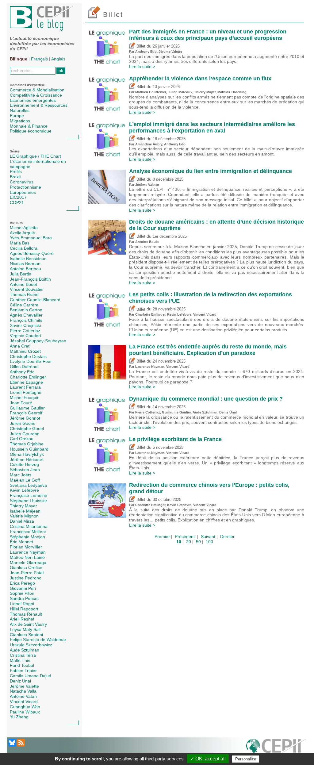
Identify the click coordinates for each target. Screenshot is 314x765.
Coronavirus (21, 181)
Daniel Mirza (22, 521)
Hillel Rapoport (24, 608)
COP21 (17, 202)
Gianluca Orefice (26, 567)
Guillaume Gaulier (27, 408)
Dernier (227, 536)
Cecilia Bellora (23, 248)
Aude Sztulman (24, 650)
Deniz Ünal (20, 681)
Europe (17, 115)
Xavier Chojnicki (25, 325)
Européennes (23, 192)
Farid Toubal (22, 665)
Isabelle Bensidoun (28, 258)
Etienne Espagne (26, 382)
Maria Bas (19, 242)
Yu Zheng (19, 716)
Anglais (58, 58)
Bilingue (18, 58)
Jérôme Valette (24, 686)
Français (39, 58)
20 (188, 541)
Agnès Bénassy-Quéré (32, 253)
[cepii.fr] (276, 749)
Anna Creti (20, 346)
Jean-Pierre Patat (27, 572)
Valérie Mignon (24, 515)
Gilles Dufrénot (24, 366)
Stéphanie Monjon (27, 536)
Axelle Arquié (22, 232)
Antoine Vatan (23, 696)
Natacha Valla (23, 691)
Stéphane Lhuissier (28, 500)
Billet (140, 46)
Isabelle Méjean (25, 511)
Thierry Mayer (23, 505)
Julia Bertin (20, 273)
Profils (16, 171)
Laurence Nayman (28, 552)
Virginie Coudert (25, 335)
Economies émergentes (33, 100)
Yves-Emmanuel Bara (31, 237)
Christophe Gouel (27, 428)
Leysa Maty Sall (25, 629)
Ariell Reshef (22, 619)
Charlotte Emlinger (28, 377)
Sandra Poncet (24, 598)
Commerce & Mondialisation (37, 89)
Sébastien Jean (25, 469)
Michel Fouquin (25, 397)
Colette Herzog (24, 464)
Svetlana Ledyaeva (28, 485)
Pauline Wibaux (25, 711)
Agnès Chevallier (26, 315)
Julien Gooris (22, 423)
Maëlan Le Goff (25, 480)
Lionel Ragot (22, 603)
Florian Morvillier (26, 546)
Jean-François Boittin (30, 279)
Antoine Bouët (23, 284)
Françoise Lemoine (28, 495)
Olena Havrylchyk (27, 454)
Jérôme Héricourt (27, 459)
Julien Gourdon (25, 433)
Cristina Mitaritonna (29, 526)
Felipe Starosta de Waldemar (38, 639)
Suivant (208, 536)
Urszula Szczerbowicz (31, 644)
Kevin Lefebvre (24, 490)
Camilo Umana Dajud (30, 675)
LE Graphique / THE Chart (35, 156)
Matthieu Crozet (25, 351)
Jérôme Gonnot (25, 418)
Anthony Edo (22, 371)
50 (198, 541)
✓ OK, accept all (208, 758)
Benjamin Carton (26, 309)
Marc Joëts (20, 474)
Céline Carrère (24, 304)
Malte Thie (20, 660)
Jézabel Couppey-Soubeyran (38, 340)
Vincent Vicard (24, 701)
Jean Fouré (21, 402)
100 (209, 541)
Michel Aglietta (24, 227)
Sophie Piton (22, 593)
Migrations (20, 120)
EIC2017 (18, 197)
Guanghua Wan (25, 706)
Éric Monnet (21, 541)
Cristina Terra (23, 655)
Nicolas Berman (25, 263)
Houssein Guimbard (29, 449)
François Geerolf (26, 412)
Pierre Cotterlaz (25, 330)
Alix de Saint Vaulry (28, 624)
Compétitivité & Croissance (36, 95)
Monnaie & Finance (29, 126)
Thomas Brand (24, 294)
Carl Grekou (21, 438)
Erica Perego (22, 583)
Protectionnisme (25, 187)
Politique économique (31, 131)
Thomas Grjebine (27, 443)
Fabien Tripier (23, 670)
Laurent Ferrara (25, 387)
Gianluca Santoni (26, 634)
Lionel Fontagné (25, 392)
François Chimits (26, 320)
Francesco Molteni (28, 531)
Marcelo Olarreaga (28, 562)
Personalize (245, 759)
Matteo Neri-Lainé (27, 557)
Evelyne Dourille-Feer (31, 361)
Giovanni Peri (23, 588)
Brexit (15, 176)
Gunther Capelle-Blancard (35, 299)
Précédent (185, 536)
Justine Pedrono (25, 577)
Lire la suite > (142, 66)
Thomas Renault (26, 614)
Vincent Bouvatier (27, 289)
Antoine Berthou (25, 268)
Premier (162, 536)
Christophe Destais (28, 356)
